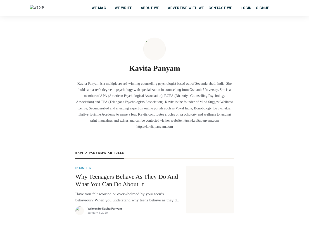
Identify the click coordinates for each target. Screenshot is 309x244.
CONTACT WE (220, 8)
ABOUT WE (150, 8)
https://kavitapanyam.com (154, 126)
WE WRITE (123, 8)
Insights (83, 167)
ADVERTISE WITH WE (186, 8)
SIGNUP (262, 8)
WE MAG (99, 8)
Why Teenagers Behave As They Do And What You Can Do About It (126, 180)
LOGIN (246, 8)
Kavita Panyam (112, 208)
